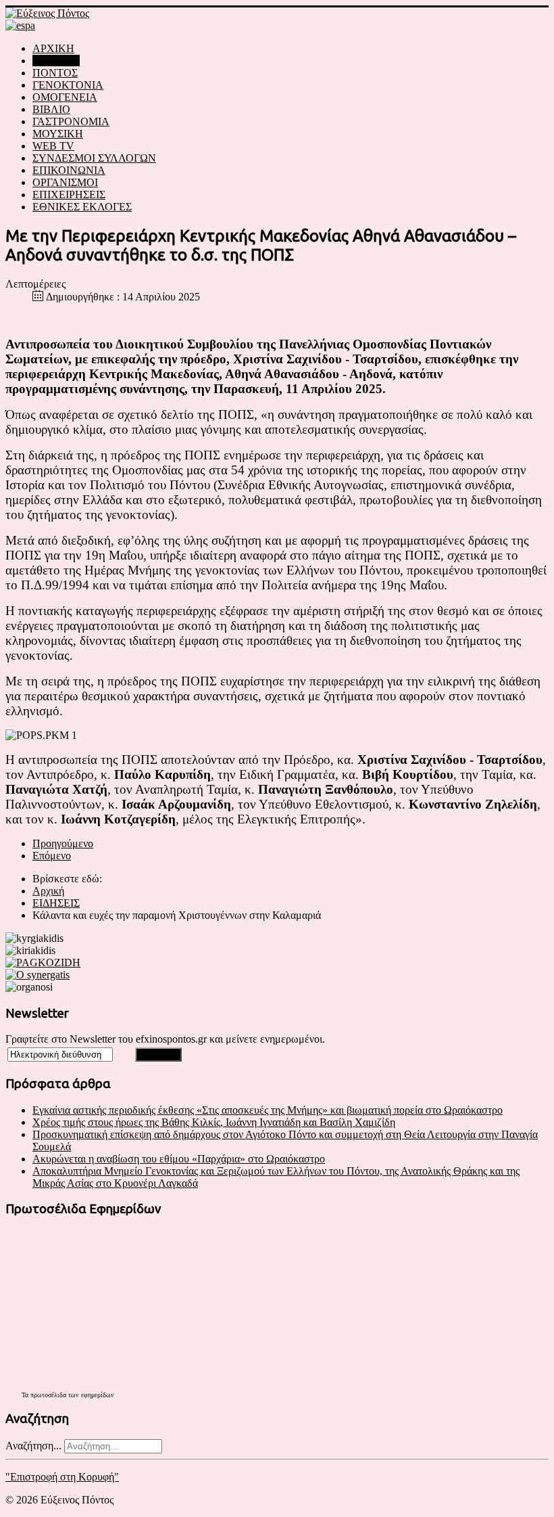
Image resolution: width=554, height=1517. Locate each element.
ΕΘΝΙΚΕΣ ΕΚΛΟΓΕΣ (82, 206)
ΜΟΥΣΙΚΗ (57, 133)
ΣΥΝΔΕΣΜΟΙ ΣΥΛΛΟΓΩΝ (94, 158)
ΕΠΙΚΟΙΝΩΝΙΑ (68, 170)
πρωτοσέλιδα (48, 1395)
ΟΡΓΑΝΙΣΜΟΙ (65, 182)
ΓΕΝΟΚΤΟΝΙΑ (67, 85)
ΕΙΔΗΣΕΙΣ (56, 60)
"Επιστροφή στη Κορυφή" (62, 1476)
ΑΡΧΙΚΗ (53, 48)
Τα (26, 1395)
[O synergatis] (37, 974)
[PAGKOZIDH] (42, 962)
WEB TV (53, 146)
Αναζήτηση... (33, 1445)
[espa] (20, 25)
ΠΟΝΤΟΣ (55, 72)
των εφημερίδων (90, 1395)
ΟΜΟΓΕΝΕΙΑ (64, 97)
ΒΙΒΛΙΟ (51, 109)
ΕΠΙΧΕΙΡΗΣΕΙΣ (68, 194)
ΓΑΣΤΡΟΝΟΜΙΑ (70, 121)
